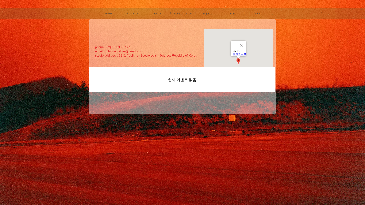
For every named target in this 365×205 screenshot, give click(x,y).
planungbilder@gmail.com (124, 51)
